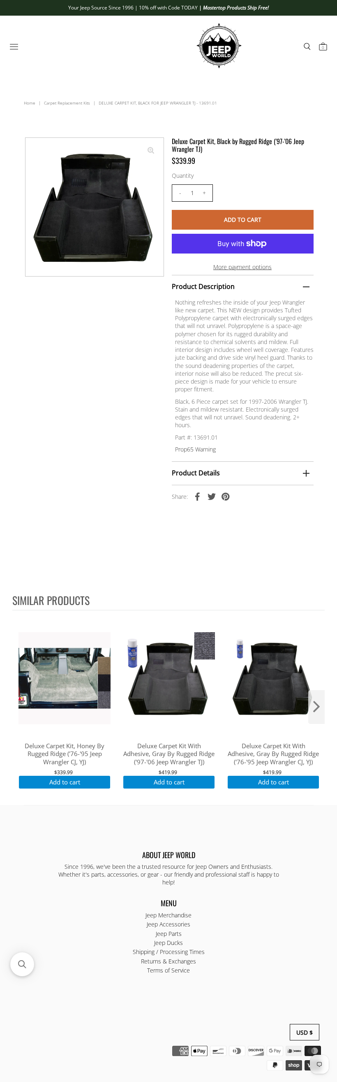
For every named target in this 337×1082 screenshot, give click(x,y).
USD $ (304, 1032)
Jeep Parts (169, 934)
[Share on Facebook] (198, 496)
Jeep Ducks (168, 943)
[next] (316, 707)
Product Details (196, 472)
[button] (22, 964)
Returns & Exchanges (168, 961)
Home (29, 103)
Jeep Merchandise (168, 915)
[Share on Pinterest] (225, 496)
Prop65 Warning (195, 449)
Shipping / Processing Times (169, 952)
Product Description (203, 286)
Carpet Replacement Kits (67, 103)
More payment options (242, 267)
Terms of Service (168, 970)
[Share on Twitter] (211, 496)
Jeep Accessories (168, 924)
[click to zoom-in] (151, 151)
